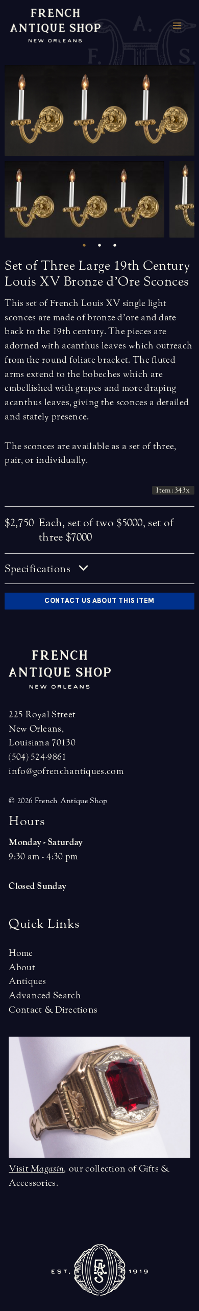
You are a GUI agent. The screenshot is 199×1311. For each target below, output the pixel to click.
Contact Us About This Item (99, 600)
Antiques (27, 981)
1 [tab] (84, 245)
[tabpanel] (87, 199)
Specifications (39, 569)
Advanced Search (45, 995)
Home (21, 953)
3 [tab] (115, 245)
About (22, 967)
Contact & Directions (53, 1009)
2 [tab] (99, 245)
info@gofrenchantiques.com (66, 771)
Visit (36, 1168)
